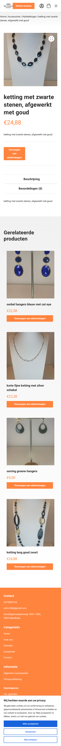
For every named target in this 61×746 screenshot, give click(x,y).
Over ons (8, 639)
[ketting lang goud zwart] (30, 523)
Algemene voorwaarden (16, 673)
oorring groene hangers (22, 471)
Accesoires (10, 651)
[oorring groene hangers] (30, 441)
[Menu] (56, 6)
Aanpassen (30, 732)
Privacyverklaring (13, 679)
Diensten (8, 645)
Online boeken (24, 5)
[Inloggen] (42, 6)
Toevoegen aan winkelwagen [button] (29, 318)
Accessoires (14, 16)
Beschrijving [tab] (32, 179)
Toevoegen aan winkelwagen (14, 153)
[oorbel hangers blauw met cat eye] (30, 274)
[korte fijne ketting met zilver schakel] (30, 356)
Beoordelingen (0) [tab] (30, 188)
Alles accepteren (30, 724)
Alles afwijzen (30, 739)
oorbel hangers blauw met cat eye (29, 304)
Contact (8, 657)
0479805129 (10, 602)
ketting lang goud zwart (22, 552)
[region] (30, 721)
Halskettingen (29, 16)
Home (3, 16)
